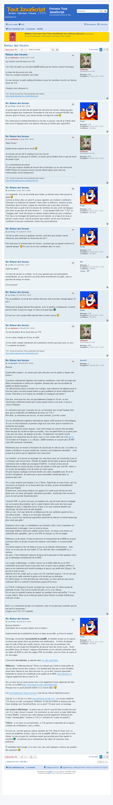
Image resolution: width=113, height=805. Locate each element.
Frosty (82, 121)
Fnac (62, 36)
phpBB (49, 771)
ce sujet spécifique (50, 660)
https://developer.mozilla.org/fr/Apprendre (39, 685)
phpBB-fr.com (50, 773)
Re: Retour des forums (17, 103)
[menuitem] (21, 24)
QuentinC (83, 360)
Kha (81, 262)
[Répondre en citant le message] (73, 55)
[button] (107, 49)
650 (89, 74)
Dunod (57, 36)
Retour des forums (16, 45)
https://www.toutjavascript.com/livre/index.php (22, 96)
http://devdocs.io (64, 674)
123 (89, 124)
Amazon (68, 36)
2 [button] (104, 49)
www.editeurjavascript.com (43, 698)
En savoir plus (88, 34)
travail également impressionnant (23, 693)
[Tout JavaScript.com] (27, 9)
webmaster (84, 69)
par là (71, 437)
